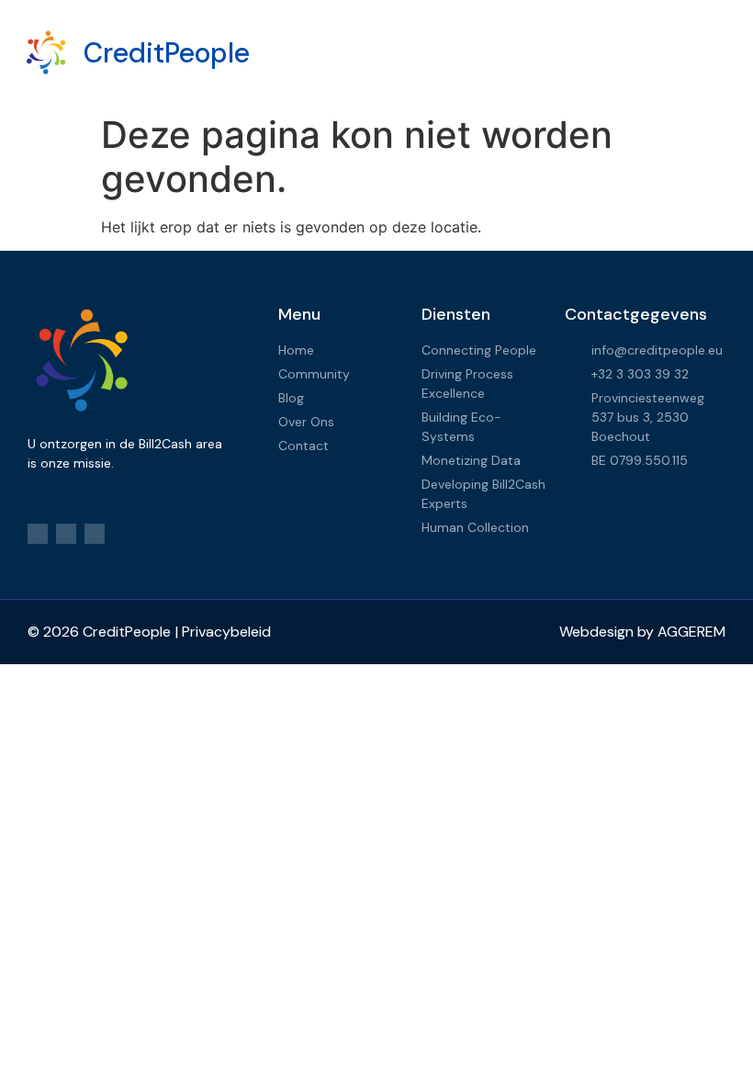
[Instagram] (66, 534)
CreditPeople (167, 53)
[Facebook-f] (38, 534)
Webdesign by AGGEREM (642, 631)
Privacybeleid (226, 631)
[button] (495, 53)
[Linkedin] (94, 534)
